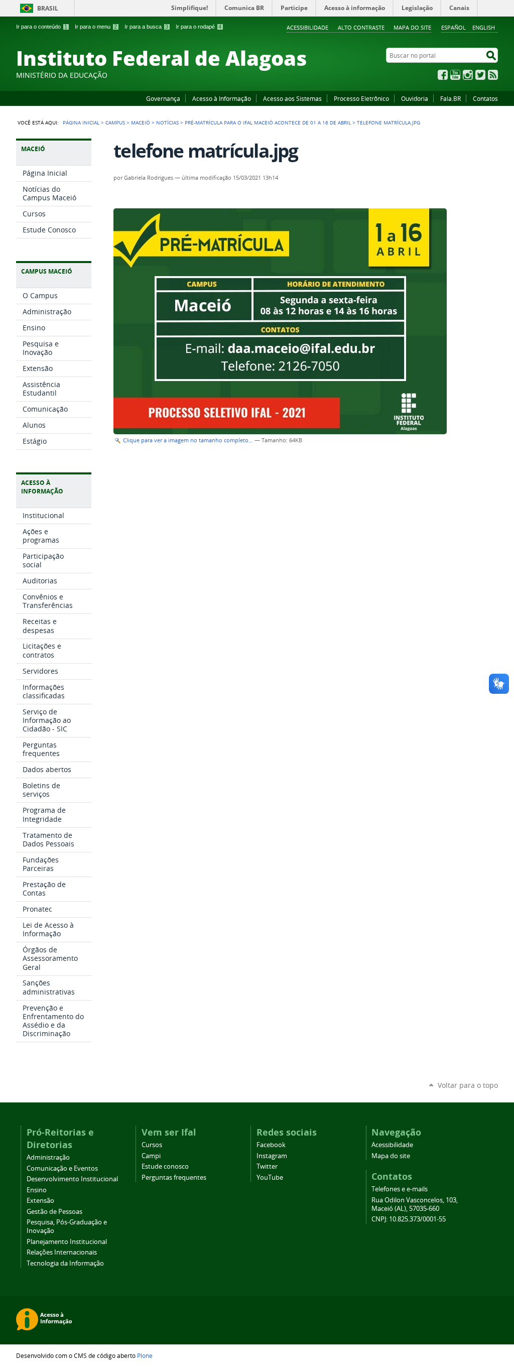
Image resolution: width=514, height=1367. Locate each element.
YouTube (455, 75)
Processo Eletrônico (361, 98)
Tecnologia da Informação (65, 1263)
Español (453, 27)
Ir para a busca (146, 27)
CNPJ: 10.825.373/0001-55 (408, 1219)
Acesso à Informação (221, 98)
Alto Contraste (361, 27)
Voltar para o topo (468, 1085)
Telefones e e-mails (399, 1189)
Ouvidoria (414, 98)
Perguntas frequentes (174, 1177)
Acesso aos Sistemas (292, 98)
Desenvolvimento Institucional (72, 1179)
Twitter (480, 75)
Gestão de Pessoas (54, 1211)
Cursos (152, 1145)
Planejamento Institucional (67, 1241)
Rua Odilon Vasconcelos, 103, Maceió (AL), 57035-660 (414, 1204)
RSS (493, 75)
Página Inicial (81, 122)
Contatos (485, 98)
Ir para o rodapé (198, 27)
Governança (163, 98)
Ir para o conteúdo (41, 27)
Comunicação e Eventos (62, 1168)
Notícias (167, 122)
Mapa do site (412, 27)
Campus (115, 122)
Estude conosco (165, 1166)
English (483, 27)
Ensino (37, 1190)
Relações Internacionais (62, 1252)
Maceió (140, 122)
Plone (145, 1355)
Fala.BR (450, 98)
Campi (151, 1156)
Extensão (40, 1200)
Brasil (47, 8)
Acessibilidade (307, 27)
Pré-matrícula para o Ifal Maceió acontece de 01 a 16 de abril (268, 122)
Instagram (468, 75)
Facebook (443, 75)
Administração (48, 1157)
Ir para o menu (96, 27)
